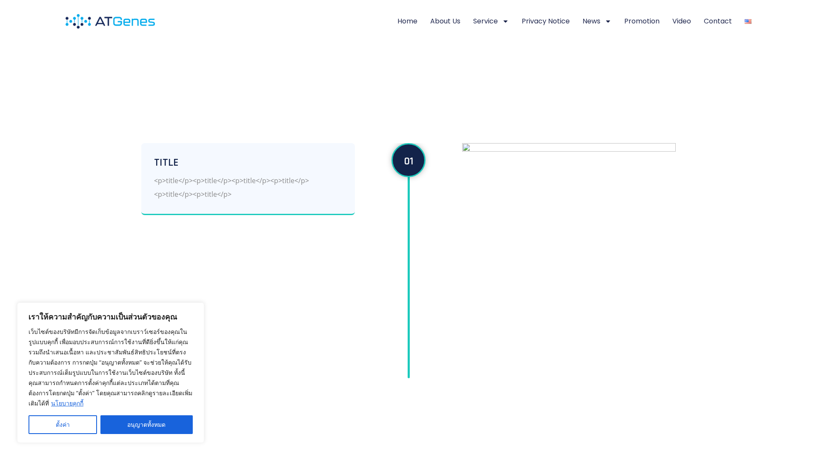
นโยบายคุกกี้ (67, 403)
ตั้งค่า (63, 424)
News (591, 21)
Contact (718, 21)
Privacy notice (546, 21)
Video (681, 21)
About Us (445, 21)
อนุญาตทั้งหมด (146, 424)
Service (485, 21)
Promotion (642, 21)
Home (407, 21)
